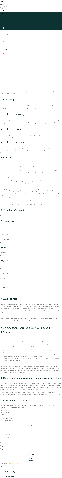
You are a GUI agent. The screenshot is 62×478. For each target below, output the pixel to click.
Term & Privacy (10, 476)
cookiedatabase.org (27, 425)
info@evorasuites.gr (6, 440)
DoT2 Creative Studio (14, 463)
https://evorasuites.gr (13, 105)
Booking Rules (3, 476)
